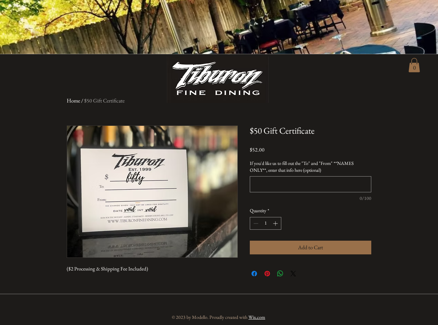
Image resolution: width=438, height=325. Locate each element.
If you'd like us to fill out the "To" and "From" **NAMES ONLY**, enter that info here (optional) (302, 166)
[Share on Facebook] (254, 273)
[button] (414, 65)
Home (73, 100)
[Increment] (276, 223)
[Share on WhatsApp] (280, 273)
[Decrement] (255, 223)
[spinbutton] (265, 223)
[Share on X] (293, 273)
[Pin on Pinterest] (267, 273)
